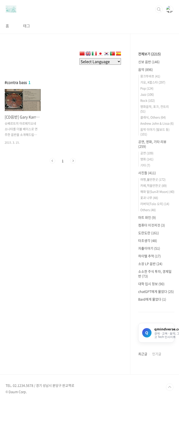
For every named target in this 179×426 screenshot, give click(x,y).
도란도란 (148, 232)
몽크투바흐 (150, 76)
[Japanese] (100, 54)
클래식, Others (153, 117)
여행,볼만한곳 (152, 179)
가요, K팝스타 (152, 82)
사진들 (147, 172)
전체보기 (149, 53)
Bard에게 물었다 (152, 299)
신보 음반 (149, 61)
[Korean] (106, 54)
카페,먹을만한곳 (153, 185)
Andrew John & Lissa (157, 123)
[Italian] (94, 54)
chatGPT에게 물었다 (156, 291)
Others (148, 210)
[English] (88, 54)
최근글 (142, 353)
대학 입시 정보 (151, 283)
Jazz (147, 94)
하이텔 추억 (149, 256)
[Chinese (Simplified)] (82, 54)
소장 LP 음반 (150, 263)
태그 (26, 26)
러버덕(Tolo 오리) (154, 203)
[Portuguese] (112, 54)
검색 (158, 9)
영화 (146, 159)
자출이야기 (149, 248)
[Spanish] (118, 54)
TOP (169, 387)
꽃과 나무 (149, 197)
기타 (145, 165)
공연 (146, 153)
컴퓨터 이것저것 (151, 225)
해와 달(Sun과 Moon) (157, 191)
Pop (146, 88)
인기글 (156, 353)
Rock (147, 100)
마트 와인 (147, 217)
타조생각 (147, 240)
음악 (145, 69)
